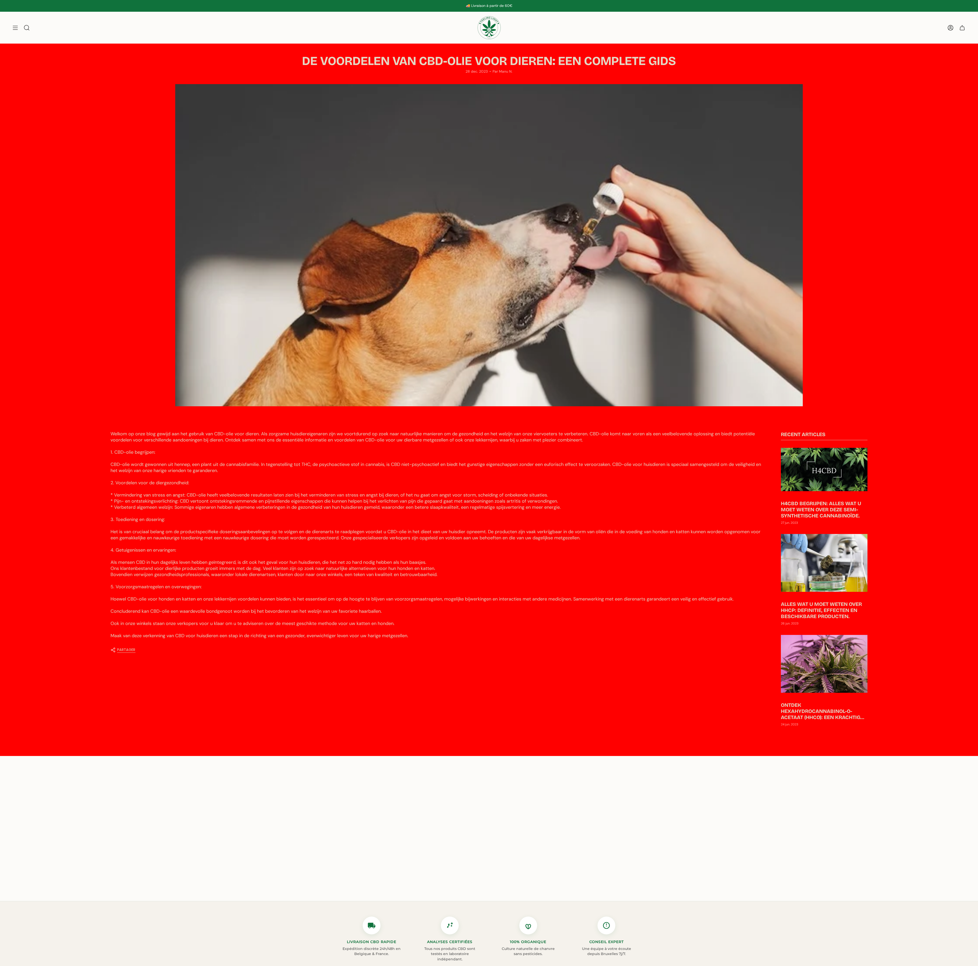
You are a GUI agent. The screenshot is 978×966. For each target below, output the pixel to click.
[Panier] (962, 28)
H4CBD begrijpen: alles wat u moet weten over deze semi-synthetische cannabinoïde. (821, 509)
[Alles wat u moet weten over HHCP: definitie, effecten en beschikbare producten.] (824, 563)
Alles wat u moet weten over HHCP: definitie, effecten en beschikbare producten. (821, 610)
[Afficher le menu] (15, 28)
